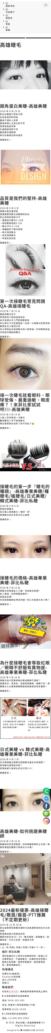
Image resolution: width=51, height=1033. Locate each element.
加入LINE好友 (9, 979)
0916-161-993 (16, 1000)
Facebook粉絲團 (11, 976)
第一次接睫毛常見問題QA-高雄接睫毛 (22, 303)
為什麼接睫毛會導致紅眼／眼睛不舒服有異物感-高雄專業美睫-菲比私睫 (25, 667)
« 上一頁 (4, 947)
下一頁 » (40, 947)
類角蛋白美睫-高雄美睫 (23, 106)
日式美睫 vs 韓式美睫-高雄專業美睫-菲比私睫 (25, 751)
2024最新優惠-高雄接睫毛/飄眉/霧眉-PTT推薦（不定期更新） (24, 915)
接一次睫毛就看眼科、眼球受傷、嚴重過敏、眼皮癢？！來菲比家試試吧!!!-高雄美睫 (25, 402)
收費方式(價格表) (11, 973)
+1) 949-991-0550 (18, 1018)
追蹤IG (5, 982)
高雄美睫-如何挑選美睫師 (23, 833)
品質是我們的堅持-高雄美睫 (23, 200)
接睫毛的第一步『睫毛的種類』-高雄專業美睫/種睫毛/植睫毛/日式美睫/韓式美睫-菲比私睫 (25, 493)
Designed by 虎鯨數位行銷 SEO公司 (25, 1030)
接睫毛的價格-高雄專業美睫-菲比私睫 (23, 580)
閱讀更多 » (5, 139)
